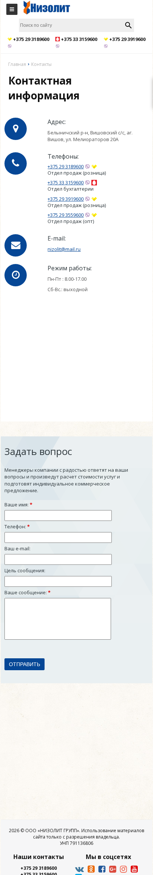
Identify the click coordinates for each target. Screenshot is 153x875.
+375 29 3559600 (66, 215)
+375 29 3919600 (66, 199)
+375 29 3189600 (66, 166)
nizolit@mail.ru (64, 249)
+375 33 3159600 (66, 182)
